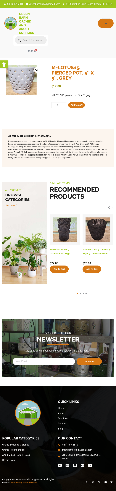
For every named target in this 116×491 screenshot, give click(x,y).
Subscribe (89, 361)
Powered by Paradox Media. (24, 482)
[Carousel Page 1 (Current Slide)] (77, 293)
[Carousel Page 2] (80, 293)
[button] (4, 64)
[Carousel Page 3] (83, 293)
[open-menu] (106, 23)
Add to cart (76, 105)
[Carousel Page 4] (86, 293)
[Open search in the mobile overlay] (30, 40)
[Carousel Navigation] (82, 208)
